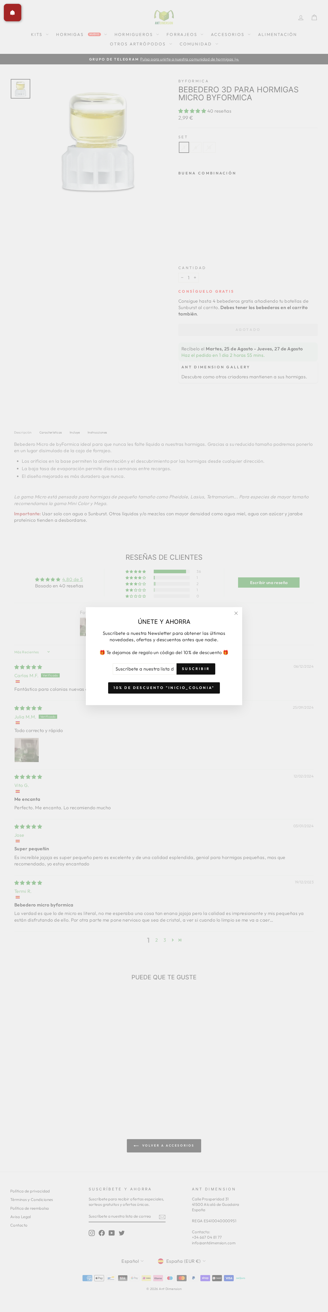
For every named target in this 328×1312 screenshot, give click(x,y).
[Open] (12, 12)
